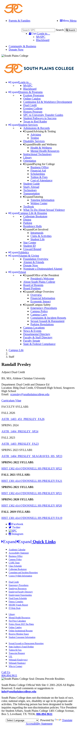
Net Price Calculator (17, 621)
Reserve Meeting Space (19, 634)
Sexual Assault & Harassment (47, 321)
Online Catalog (32, 98)
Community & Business (22, 46)
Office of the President (41, 275)
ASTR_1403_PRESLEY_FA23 (20, 443)
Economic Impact (40, 301)
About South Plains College (39, 281)
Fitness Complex (16, 601)
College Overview (39, 291)
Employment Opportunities (20, 595)
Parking (27, 222)
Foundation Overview (35, 258)
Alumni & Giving (24, 255)
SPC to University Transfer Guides (43, 115)
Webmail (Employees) (18, 659)
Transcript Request (17, 653)
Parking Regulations (42, 324)
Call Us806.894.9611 (9, 674)
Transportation (31, 193)
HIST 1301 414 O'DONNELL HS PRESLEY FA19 (31, 517)
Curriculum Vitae (11, 400)
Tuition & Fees (39, 177)
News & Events (32, 330)
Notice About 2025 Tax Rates (21, 624)
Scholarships (37, 173)
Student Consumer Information (22, 637)
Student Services (24, 124)
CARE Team (14, 562)
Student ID (29, 245)
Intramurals (36, 232)
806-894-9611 (44, 714)
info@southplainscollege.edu (18, 691)
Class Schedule (15, 566)
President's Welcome (42, 278)
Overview (36, 294)
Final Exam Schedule (18, 598)
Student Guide (31, 183)
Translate (67, 720)
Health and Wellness (40, 144)
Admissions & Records (36, 128)
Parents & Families (19, 20)
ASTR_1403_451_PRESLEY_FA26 (22, 419)
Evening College (32, 108)
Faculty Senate (31, 340)
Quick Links (29, 541)
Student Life (37, 239)
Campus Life (16, 350)
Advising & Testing (40, 131)
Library (27, 157)
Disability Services (34, 141)
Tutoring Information (42, 200)
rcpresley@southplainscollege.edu (29, 394)
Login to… (40, 33)
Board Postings (32, 288)
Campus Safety (37, 304)
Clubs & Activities (41, 236)
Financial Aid (38, 170)
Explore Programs (33, 95)
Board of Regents (33, 285)
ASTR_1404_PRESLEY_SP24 (19, 431)
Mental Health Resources (44, 150)
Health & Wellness (41, 147)
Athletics (19, 252)
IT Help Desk (14, 608)
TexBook (28, 206)
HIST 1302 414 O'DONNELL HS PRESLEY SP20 (31, 505)
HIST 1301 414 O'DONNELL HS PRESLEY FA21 (31, 480)
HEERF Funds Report (18, 605)
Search (60, 29)
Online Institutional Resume (21, 630)
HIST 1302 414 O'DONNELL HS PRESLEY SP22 (31, 468)
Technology (30, 190)
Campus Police (39, 311)
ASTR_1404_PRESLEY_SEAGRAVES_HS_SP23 (31, 456)
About (18, 272)
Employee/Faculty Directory (21, 592)
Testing (34, 137)
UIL (10, 656)
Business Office (39, 167)
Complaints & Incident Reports (48, 317)
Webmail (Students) (17, 663)
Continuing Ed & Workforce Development (47, 101)
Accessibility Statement (19, 553)
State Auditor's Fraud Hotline (21, 646)
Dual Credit (30, 105)
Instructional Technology (37, 154)
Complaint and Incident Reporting (23, 572)
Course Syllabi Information (20, 576)
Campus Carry (38, 314)
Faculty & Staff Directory (37, 337)
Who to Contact (15, 666)
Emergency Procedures (43, 308)
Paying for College (39, 164)
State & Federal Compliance (39, 344)
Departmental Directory (36, 334)
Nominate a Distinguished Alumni (42, 268)
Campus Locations (34, 327)
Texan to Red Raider (35, 121)
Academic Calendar (17, 549)
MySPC (40, 36)
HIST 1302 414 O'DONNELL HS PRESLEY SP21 (31, 493)
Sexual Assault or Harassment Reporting (26, 643)
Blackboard (42, 40)
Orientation (29, 160)
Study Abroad (31, 186)
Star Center (29, 242)
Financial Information (42, 298)
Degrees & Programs (26, 92)
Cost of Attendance (41, 180)
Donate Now (16, 49)
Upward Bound (32, 249)
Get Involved (36, 229)
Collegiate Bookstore (35, 216)
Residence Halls (32, 226)
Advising (35, 134)
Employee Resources (18, 588)
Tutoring (33, 196)
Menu (69, 20)
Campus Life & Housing (28, 213)
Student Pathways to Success (39, 118)
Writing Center (38, 203)
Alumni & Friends (33, 262)
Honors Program (32, 111)
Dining (27, 219)
